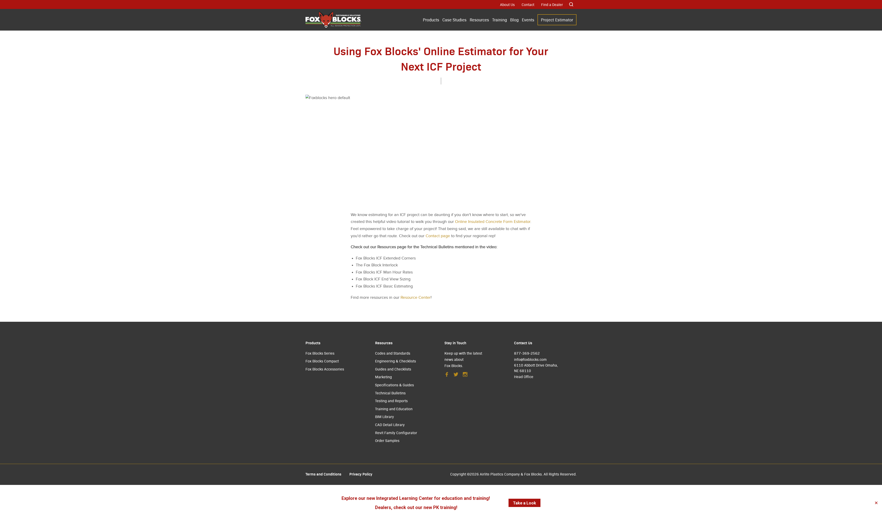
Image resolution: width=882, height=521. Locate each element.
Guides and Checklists (393, 369)
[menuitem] (431, 20)
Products (431, 20)
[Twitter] (456, 375)
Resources (479, 20)
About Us (507, 4)
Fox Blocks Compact (322, 361)
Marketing (383, 376)
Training (499, 20)
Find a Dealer (552, 4)
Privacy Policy (360, 473)
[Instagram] (465, 375)
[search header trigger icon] (571, 4)
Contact (528, 4)
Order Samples (387, 440)
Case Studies (454, 20)
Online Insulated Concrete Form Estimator (492, 221)
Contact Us (523, 342)
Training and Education (394, 408)
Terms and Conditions (323, 473)
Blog (514, 20)
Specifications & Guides (394, 384)
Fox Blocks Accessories (324, 369)
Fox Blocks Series (319, 353)
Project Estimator (557, 20)
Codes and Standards (392, 353)
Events (528, 20)
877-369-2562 (527, 353)
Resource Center (416, 297)
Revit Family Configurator (396, 432)
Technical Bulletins (390, 392)
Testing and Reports (391, 400)
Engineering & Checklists (395, 361)
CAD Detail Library (390, 424)
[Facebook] (446, 375)
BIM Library (384, 416)
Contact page (438, 235)
